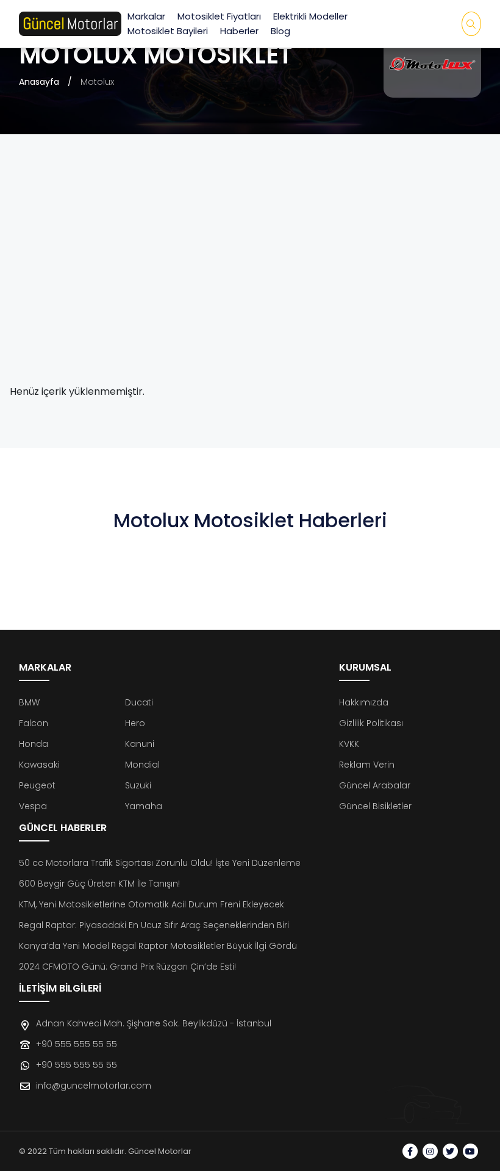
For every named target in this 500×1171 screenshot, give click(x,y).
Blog (280, 30)
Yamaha (143, 806)
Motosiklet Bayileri (167, 30)
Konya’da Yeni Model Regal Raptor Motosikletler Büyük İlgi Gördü (158, 946)
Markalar (146, 16)
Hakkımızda (363, 702)
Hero (135, 723)
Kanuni (139, 744)
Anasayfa (39, 82)
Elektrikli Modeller (310, 16)
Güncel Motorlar (159, 1151)
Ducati (139, 702)
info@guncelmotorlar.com (93, 1085)
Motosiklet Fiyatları (219, 16)
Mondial (142, 764)
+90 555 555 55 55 (76, 1044)
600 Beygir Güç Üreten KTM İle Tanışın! (99, 883)
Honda (33, 744)
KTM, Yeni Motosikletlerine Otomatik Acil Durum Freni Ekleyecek (151, 904)
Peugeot (37, 785)
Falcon (33, 723)
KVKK (349, 744)
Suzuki (138, 785)
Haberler (239, 30)
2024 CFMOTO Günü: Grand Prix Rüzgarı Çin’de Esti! (127, 966)
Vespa (33, 806)
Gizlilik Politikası (371, 723)
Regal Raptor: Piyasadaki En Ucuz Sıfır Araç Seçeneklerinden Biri (154, 925)
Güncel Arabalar (374, 785)
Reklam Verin (367, 764)
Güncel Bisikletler (375, 806)
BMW (29, 702)
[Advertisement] (250, 268)
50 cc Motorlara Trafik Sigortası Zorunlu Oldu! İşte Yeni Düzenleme (160, 863)
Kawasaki (39, 764)
